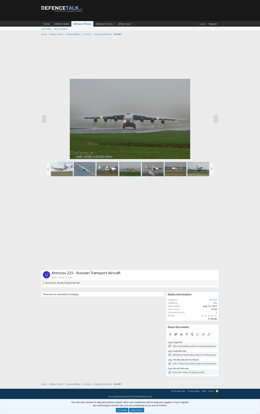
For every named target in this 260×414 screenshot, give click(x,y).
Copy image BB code (177, 351)
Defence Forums (104, 23)
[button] (114, 24)
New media (46, 29)
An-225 (213, 299)
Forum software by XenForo (130, 396)
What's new (124, 23)
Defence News (61, 23)
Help (204, 391)
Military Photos (82, 23)
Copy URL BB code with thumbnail (183, 359)
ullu (55, 277)
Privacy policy (193, 391)
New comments (61, 29)
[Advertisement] (130, 58)
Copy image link (175, 342)
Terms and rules (178, 391)
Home (46, 23)
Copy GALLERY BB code (178, 368)
